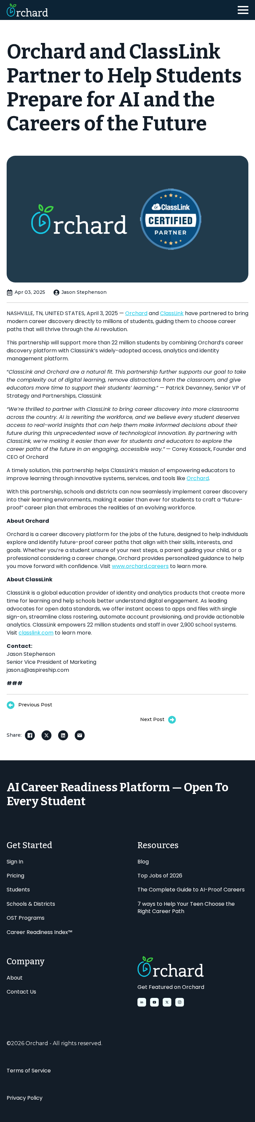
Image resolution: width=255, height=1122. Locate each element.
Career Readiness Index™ (39, 932)
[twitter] (167, 1002)
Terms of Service (29, 1070)
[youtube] (154, 1002)
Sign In (15, 861)
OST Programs (25, 918)
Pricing (15, 875)
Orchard (136, 313)
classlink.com (36, 633)
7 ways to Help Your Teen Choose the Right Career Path (186, 907)
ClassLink (172, 313)
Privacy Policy (24, 1098)
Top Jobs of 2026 (159, 875)
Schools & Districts (31, 904)
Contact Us (21, 992)
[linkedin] (141, 1002)
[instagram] (179, 1002)
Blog (143, 861)
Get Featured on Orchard (170, 987)
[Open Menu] (243, 10)
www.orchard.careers (140, 566)
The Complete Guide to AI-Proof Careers (191, 889)
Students (18, 889)
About (15, 978)
